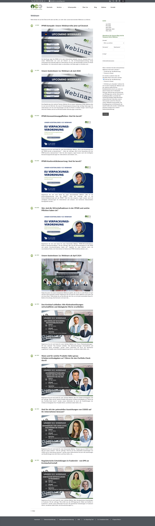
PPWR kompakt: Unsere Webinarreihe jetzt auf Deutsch (64, 26)
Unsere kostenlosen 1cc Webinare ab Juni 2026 (61, 71)
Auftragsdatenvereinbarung (66, 519)
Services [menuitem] (58, 8)
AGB (79, 519)
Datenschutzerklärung (108, 109)
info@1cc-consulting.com (58, 1)
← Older (33, 511)
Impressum (37, 519)
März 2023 (108, 31)
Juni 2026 (108, 24)
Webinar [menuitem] (103, 7)
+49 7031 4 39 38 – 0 (39, 1)
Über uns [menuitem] (84, 8)
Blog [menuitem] (95, 7)
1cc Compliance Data (102, 519)
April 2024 (108, 27)
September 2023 (110, 29)
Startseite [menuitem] (49, 7)
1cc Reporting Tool (88, 519)
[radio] (113, 71)
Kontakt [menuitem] (113, 7)
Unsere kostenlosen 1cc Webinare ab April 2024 (61, 256)
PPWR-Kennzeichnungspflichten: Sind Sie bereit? (61, 116)
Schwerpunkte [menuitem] (71, 8)
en (123, 1)
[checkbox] (113, 72)
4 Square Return (116, 519)
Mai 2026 (108, 26)
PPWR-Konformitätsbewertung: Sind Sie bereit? (61, 161)
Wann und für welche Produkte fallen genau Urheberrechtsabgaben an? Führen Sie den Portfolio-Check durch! (65, 358)
